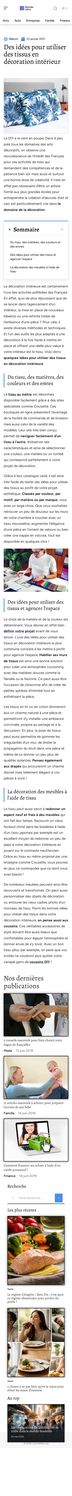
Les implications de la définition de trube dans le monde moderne (35, 1429)
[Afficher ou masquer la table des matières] (51, 229)
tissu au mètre (20, 394)
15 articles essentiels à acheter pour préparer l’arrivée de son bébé (34, 1105)
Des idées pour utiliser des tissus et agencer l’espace (33, 257)
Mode (8, 1051)
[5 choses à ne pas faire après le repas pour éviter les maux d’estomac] (36, 1342)
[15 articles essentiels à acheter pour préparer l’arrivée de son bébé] (36, 1077)
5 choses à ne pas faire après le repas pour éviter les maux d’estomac (35, 1388)
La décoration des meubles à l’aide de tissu (34, 269)
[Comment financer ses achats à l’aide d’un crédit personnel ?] (36, 1140)
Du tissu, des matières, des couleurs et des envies (35, 244)
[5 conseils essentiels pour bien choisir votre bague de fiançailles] (36, 1015)
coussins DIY (40, 962)
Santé (10, 1289)
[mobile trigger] (7, 8)
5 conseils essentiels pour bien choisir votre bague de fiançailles (33, 1042)
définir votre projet (19, 631)
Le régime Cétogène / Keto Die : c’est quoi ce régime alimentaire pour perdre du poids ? (35, 1298)
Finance (10, 1176)
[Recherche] (55, 8)
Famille (9, 1113)
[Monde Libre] (26, 8)
